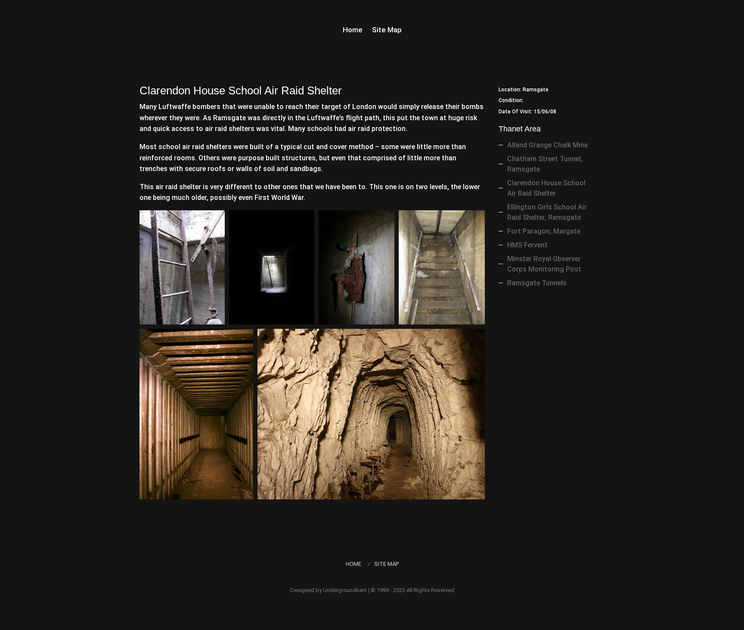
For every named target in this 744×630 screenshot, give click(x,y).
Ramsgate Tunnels (537, 283)
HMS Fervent (527, 245)
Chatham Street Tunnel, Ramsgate (545, 164)
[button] (182, 267)
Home (353, 30)
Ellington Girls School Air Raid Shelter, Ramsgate (547, 212)
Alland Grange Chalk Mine (547, 145)
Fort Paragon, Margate (543, 231)
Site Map (387, 30)
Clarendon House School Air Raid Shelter (546, 188)
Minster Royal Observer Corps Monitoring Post (544, 264)
